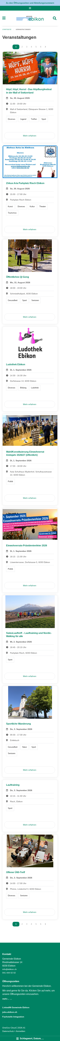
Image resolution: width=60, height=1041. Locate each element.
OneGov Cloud (9, 1028)
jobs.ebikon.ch (9, 1012)
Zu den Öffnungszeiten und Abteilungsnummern (30, 3)
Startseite (6, 29)
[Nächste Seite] (45, 47)
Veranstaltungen (23, 29)
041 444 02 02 (9, 973)
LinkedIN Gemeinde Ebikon (15, 1007)
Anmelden (20, 1031)
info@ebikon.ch (9, 969)
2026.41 (21, 1028)
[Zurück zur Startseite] (30, 18)
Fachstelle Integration (13, 1017)
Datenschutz (8, 1031)
